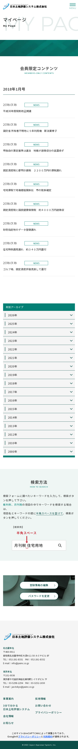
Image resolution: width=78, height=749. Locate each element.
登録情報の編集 (39, 585)
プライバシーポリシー (29, 736)
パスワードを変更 (39, 596)
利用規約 (47, 736)
